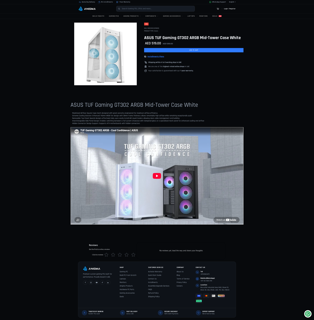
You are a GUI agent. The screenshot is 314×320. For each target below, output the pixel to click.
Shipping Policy (154, 296)
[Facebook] (85, 282)
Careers (180, 286)
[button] (105, 2)
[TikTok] (102, 282)
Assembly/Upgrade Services (158, 286)
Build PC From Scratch (128, 275)
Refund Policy (153, 293)
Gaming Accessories (127, 293)
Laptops (123, 279)
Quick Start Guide (154, 275)
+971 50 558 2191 (206, 281)
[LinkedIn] (108, 282)
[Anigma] (87, 9)
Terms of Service (183, 279)
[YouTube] (96, 282)
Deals (122, 296)
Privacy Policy (182, 282)
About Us (180, 271)
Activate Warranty (155, 271)
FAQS (150, 289)
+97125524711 (204, 274)
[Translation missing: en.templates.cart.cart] (217, 8)
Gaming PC (124, 271)
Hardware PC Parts (127, 289)
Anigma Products (126, 286)
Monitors (123, 282)
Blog (178, 275)
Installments (153, 282)
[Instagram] (91, 282)
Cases (156, 31)
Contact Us (152, 279)
